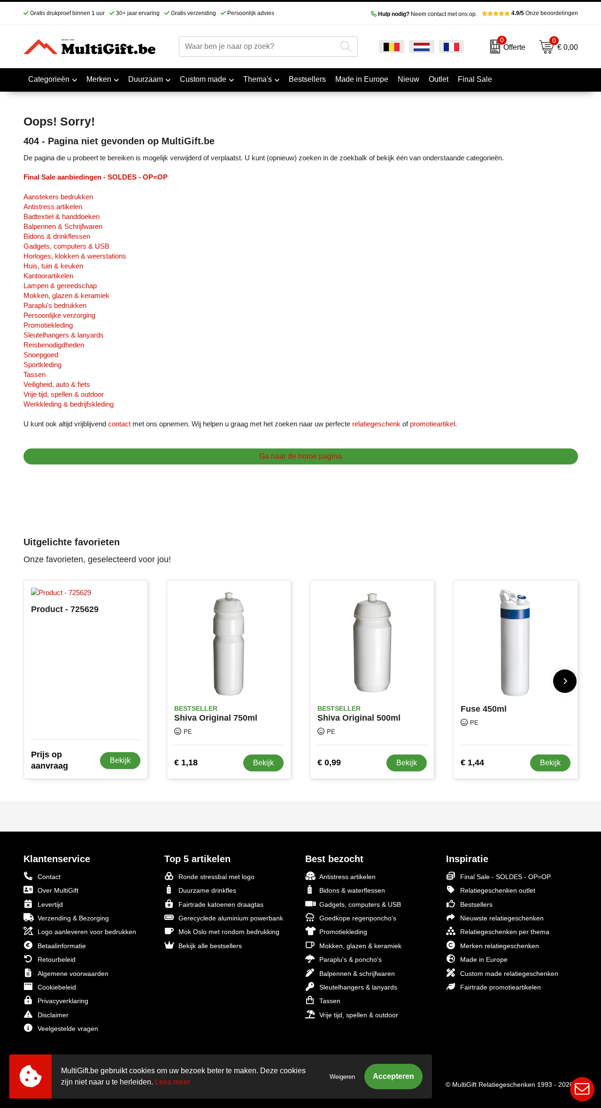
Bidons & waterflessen (352, 890)
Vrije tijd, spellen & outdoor (63, 394)
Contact (49, 876)
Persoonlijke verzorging (59, 315)
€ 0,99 (329, 762)
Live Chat (582, 1089)
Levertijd (50, 904)
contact (119, 424)
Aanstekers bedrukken (58, 197)
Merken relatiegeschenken (499, 946)
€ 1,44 (472, 762)
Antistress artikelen (52, 207)
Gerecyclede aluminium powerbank (230, 918)
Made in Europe (484, 959)
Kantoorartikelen (48, 276)
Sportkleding (42, 365)
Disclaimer (53, 1015)
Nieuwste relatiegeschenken (502, 918)
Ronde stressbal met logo (216, 876)
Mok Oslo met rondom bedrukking (228, 931)
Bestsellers (476, 904)
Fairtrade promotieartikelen (500, 987)
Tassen (34, 374)
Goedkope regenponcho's (357, 918)
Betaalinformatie (62, 946)
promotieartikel (432, 424)
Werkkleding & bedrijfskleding (68, 404)
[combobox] (257, 47)
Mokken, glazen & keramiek (66, 295)
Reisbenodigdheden (53, 345)
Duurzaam (145, 79)
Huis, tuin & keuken (53, 266)
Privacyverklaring (63, 1001)
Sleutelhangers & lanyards (63, 335)
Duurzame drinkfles (207, 890)
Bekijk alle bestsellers (210, 946)
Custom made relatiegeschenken (509, 973)
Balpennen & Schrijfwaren (62, 226)
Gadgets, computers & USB (66, 246)
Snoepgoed (40, 355)
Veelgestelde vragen (68, 1028)
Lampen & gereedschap (60, 286)
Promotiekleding (48, 325)
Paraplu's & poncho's (350, 959)
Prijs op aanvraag (49, 760)
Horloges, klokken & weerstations (74, 256)
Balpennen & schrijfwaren (357, 973)
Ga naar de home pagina (300, 456)
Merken (98, 79)
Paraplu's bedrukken (54, 305)
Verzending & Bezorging (73, 918)
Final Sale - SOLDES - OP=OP (505, 876)
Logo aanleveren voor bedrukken (87, 931)
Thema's (257, 79)
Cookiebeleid (57, 987)
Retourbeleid (57, 959)
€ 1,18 (186, 762)
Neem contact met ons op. (427, 14)
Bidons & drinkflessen (56, 236)
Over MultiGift (58, 890)
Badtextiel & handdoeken (61, 216)
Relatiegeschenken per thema (504, 931)
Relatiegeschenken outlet (497, 890)
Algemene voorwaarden (73, 973)
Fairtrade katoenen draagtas (220, 904)
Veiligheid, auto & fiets (56, 384)
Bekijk (120, 760)
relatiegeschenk (376, 424)
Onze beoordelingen (544, 13)
